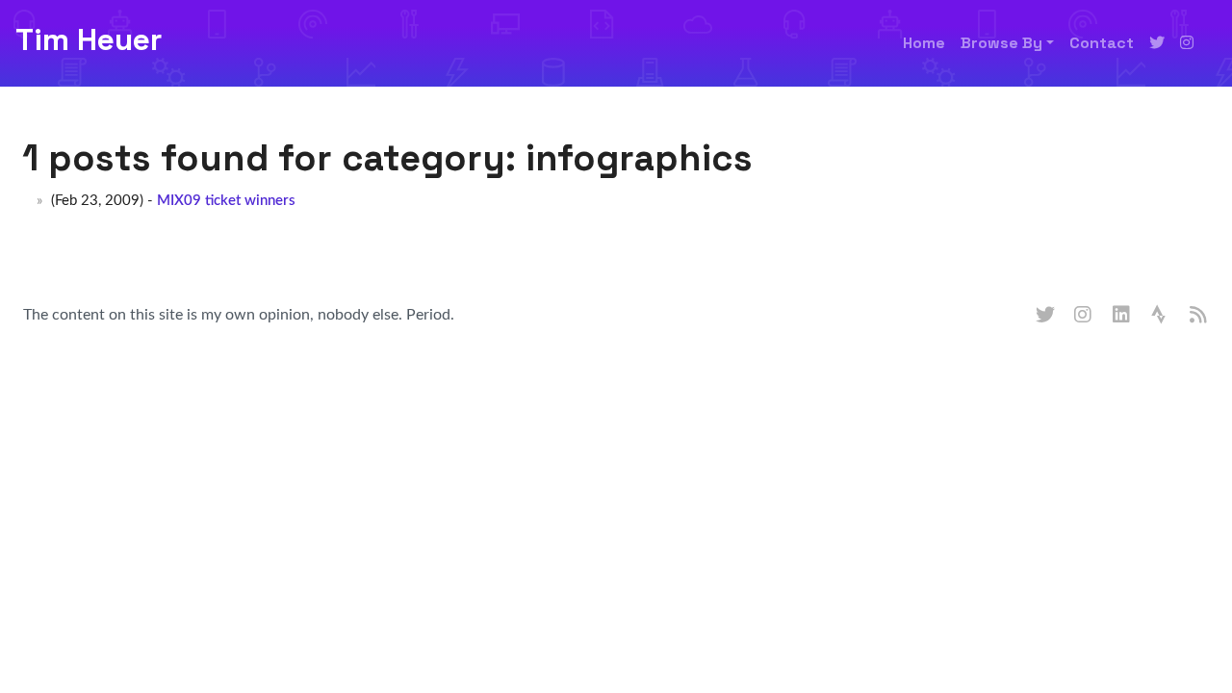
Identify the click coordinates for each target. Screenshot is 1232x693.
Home (924, 43)
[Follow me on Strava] (1160, 315)
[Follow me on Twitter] (1157, 43)
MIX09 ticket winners (226, 200)
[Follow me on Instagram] (1186, 43)
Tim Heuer (88, 39)
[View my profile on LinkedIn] (1122, 315)
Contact (1101, 43)
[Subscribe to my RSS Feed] (1199, 315)
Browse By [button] (1001, 43)
